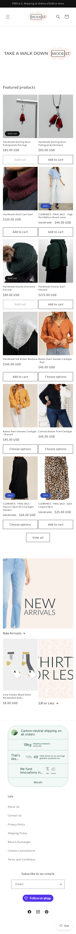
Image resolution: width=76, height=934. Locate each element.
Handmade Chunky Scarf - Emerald (52, 288)
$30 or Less (46, 703)
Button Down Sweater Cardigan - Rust (55, 360)
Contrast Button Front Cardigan (55, 431)
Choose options (55, 377)
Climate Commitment (21, 850)
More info (38, 782)
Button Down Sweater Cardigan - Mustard (20, 433)
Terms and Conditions (21, 859)
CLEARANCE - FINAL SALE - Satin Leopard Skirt (55, 505)
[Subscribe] (60, 884)
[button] (8, 16)
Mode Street (41, 930)
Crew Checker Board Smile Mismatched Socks (17, 696)
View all (38, 537)
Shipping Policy (17, 833)
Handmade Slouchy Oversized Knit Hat (19, 288)
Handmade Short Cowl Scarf (18, 214)
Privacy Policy (16, 824)
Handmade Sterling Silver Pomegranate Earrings (17, 143)
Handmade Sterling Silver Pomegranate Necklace (52, 143)
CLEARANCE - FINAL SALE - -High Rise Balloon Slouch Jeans (55, 216)
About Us (13, 806)
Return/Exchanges (19, 842)
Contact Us (15, 815)
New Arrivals (12, 633)
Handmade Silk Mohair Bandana (20, 358)
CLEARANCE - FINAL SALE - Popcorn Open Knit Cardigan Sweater (18, 506)
